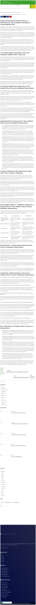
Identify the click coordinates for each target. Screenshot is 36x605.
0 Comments (24, 14)
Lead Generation (3, 389)
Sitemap (2, 561)
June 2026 (2, 475)
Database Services (4, 584)
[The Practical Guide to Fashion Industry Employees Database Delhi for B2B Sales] (5, 411)
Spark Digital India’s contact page (15, 364)
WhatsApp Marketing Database (6, 592)
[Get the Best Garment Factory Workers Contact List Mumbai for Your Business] (5, 433)
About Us (2, 556)
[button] (18, 5)
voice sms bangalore (16, 502)
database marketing (8, 502)
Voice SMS (2, 402)
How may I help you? (7, 602)
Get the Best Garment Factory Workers (18, 434)
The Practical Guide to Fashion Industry (18, 412)
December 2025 (3, 486)
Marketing (15, 14)
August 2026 (3, 471)
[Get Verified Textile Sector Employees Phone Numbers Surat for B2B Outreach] (5, 422)
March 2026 (2, 480)
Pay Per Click (19, 14)
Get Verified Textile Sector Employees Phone (19, 423)
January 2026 (3, 484)
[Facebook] (32, 1)
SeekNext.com (28, 603)
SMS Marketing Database (5, 590)
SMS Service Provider (4, 593)
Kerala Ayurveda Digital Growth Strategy (21, 377)
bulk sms (2, 502)
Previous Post (9, 370)
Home (2, 555)
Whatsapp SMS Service (5, 571)
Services (2, 558)
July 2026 (2, 473)
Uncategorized (3, 400)
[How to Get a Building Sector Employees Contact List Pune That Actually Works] (5, 455)
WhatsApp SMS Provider (5, 595)
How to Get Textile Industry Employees (18, 445)
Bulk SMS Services (4, 569)
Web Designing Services (5, 576)
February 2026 (3, 482)
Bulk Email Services (4, 574)
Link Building (3, 391)
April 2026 (2, 478)
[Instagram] (34, 1)
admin (10, 14)
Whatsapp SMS (3, 404)
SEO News (2, 397)
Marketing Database (4, 587)
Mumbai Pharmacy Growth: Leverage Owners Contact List (17, 372)
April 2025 (2, 493)
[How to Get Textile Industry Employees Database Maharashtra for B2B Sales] (5, 444)
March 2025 (2, 495)
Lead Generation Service (5, 568)
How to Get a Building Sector (16, 456)
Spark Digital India (26, 111)
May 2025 (2, 491)
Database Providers (4, 582)
